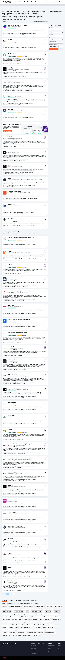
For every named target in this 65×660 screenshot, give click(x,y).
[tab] (4, 601)
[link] (27, 1)
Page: (11, 593)
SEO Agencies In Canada (25, 8)
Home (3, 8)
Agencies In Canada (15, 8)
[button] (57, 1)
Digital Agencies (8, 8)
